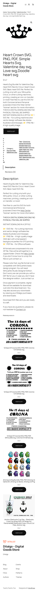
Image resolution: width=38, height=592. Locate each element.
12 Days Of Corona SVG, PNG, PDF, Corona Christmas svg (19, 349)
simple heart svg (24, 153)
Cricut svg (26, 141)
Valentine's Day (21, 12)
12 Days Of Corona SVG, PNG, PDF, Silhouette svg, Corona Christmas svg (19, 437)
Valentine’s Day (12, 152)
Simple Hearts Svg (25, 155)
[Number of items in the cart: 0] (33, 5)
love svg (31, 147)
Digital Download (25, 143)
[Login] (29, 5)
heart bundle (23, 147)
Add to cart (11, 131)
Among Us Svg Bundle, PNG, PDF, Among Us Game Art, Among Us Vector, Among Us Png (19, 481)
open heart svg (24, 149)
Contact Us (20, 309)
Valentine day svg (28, 157)
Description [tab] (10, 167)
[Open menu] (25, 4)
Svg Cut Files (12, 12)
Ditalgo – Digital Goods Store (9, 4)
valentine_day (24, 159)
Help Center (25, 210)
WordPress (31, 588)
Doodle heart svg (25, 145)
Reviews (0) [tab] (10, 172)
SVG (20, 157)
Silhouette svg (24, 151)
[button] (31, 22)
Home (5, 12)
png (31, 149)
